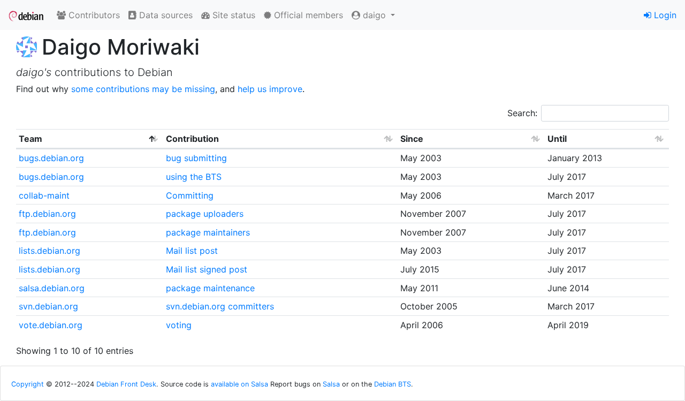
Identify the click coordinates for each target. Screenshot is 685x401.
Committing (190, 195)
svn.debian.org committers (220, 306)
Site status (232, 15)
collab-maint (44, 195)
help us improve (270, 89)
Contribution (192, 138)
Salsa (331, 384)
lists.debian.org (49, 250)
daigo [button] (374, 15)
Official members (307, 15)
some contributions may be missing (143, 89)
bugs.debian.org (51, 158)
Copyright (27, 384)
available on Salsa (239, 384)
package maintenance (210, 288)
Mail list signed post (206, 269)
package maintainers (208, 232)
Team (30, 138)
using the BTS (194, 176)
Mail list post (192, 250)
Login (663, 15)
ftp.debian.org (47, 213)
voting (179, 325)
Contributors (93, 15)
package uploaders (204, 213)
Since (411, 138)
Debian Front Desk (126, 384)
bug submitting (196, 158)
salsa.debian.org (52, 288)
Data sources (164, 15)
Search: (522, 113)
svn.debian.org (48, 306)
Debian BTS (392, 384)
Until (557, 138)
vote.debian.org (50, 325)
